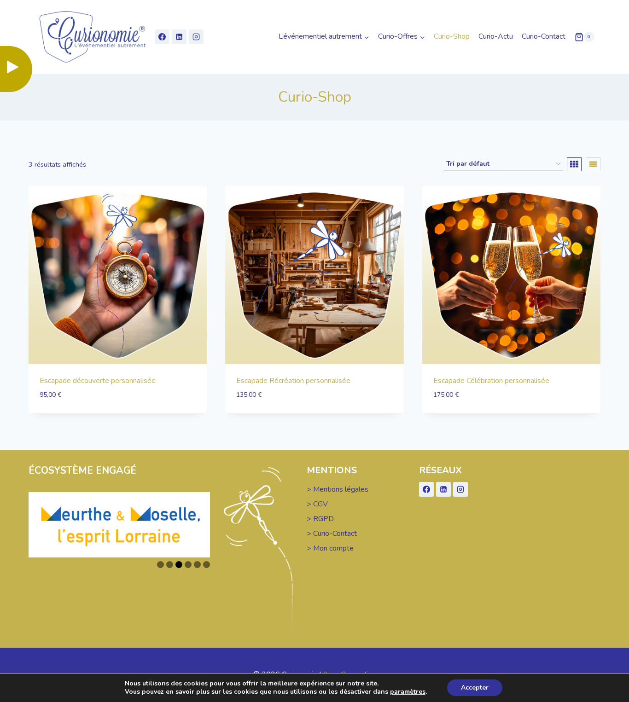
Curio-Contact (543, 36)
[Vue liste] (593, 164)
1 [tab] (160, 564)
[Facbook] (162, 36)
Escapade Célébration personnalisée (491, 381)
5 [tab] (197, 564)
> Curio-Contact (332, 533)
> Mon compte (330, 548)
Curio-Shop (452, 36)
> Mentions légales (337, 489)
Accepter (475, 687)
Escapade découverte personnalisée (98, 381)
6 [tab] (206, 564)
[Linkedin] (179, 36)
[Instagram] (196, 36)
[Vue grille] (574, 164)
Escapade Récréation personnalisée (293, 381)
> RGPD (320, 519)
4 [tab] (188, 564)
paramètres (407, 692)
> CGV (317, 504)
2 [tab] (169, 564)
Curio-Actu (495, 36)
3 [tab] (178, 564)
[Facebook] (426, 489)
